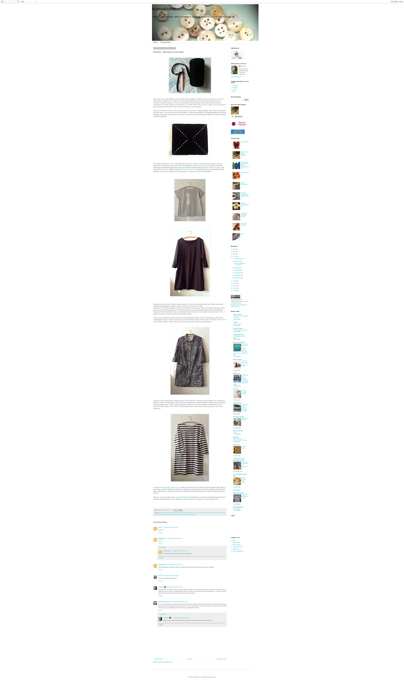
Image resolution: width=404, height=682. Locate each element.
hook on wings (237, 508)
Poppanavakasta (205, 165)
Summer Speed (237, 323)
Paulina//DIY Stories (164, 601)
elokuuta (237, 268)
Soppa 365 (236, 549)
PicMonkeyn (204, 105)
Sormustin (236, 444)
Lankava (176, 512)
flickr (234, 92)
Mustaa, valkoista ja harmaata (239, 264)
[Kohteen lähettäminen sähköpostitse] (174, 510)
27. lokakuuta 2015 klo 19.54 (179, 551)
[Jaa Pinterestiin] (182, 510)
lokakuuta (237, 261)
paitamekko (214, 512)
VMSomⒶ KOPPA (238, 493)
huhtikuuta (237, 270)
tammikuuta (237, 277)
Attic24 (235, 322)
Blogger (213, 677)
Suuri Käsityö (169, 514)
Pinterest (235, 87)
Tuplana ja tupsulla (244, 224)
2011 (234, 288)
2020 (234, 251)
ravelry (234, 90)
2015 (234, 256)
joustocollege (170, 512)
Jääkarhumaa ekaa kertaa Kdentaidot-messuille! (245, 407)
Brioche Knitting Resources (240, 330)
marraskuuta (238, 258)
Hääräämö (236, 373)
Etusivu (155, 42)
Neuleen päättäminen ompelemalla (245, 194)
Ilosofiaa (235, 389)
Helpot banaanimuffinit (245, 204)
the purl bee (236, 490)
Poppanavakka (221, 512)
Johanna (160, 587)
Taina (159, 575)
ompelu (195, 512)
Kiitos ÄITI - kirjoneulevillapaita (245, 496)
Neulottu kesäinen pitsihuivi (244, 392)
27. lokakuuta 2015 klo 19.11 (170, 527)
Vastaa (160, 532)
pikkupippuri (162, 564)
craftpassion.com (238, 334)
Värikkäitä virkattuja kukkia (244, 215)
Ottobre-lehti (236, 542)
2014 (234, 281)
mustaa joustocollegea (182, 497)
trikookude (176, 514)
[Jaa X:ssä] (178, 510)
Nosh (191, 512)
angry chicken (237, 314)
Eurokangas (163, 512)
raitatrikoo (162, 514)
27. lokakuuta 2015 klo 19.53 (173, 538)
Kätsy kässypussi (244, 183)
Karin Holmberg (238, 431)
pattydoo (235, 437)
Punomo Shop (237, 544)
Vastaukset (163, 547)
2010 (234, 290)
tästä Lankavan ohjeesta (187, 169)
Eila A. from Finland (239, 342)
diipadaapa (161, 538)
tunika (180, 514)
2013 (234, 283)
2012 (234, 285)
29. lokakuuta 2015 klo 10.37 (175, 587)
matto (188, 512)
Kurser (235, 432)
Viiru (242, 234)
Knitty (234, 540)
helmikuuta (237, 275)
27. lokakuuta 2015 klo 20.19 (174, 564)
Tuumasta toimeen (165, 42)
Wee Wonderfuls (238, 507)
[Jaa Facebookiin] (180, 510)
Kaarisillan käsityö (238, 417)
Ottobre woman (206, 512)
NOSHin (162, 308)
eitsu (159, 527)
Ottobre (200, 512)
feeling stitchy (237, 359)
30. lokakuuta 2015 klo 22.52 (179, 601)
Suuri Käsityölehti (238, 551)
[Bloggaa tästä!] (176, 510)
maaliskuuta (238, 273)
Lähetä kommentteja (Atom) (165, 662)
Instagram (235, 85)
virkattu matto (186, 514)
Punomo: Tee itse (237, 547)
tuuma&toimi (163, 9)
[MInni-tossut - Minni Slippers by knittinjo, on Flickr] (235, 114)
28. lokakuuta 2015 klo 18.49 (170, 575)
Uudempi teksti (158, 659)
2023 (234, 249)
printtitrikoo (157, 514)
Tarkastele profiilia (236, 76)
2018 (234, 254)
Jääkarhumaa (237, 403)
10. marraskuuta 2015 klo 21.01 (181, 618)
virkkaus (193, 514)
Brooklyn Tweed (238, 328)
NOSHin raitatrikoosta (172, 487)
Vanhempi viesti (221, 659)
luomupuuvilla (182, 512)
